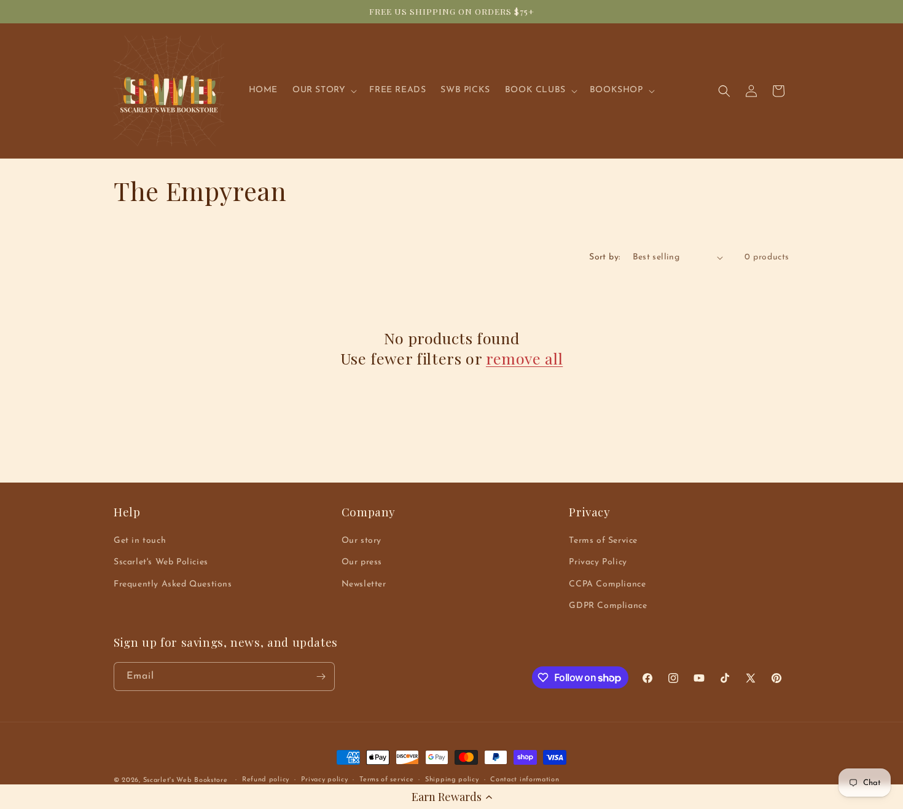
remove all (524, 358)
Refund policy (265, 779)
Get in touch (140, 540)
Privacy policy (324, 779)
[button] (451, 796)
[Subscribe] (320, 676)
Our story (361, 540)
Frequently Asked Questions (173, 584)
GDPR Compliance (608, 605)
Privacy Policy (598, 562)
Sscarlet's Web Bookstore (185, 780)
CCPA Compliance (607, 584)
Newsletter (364, 584)
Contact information (524, 779)
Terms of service (386, 779)
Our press (362, 562)
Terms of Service (603, 540)
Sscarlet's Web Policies (161, 562)
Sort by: (604, 257)
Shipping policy (452, 779)
